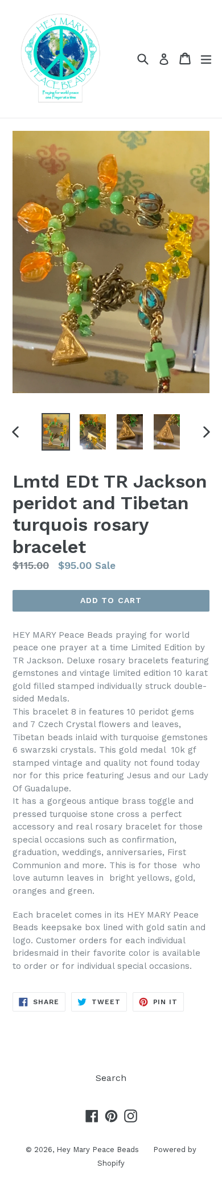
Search (111, 1077)
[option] (55, 431)
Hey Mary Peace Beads (97, 1149)
